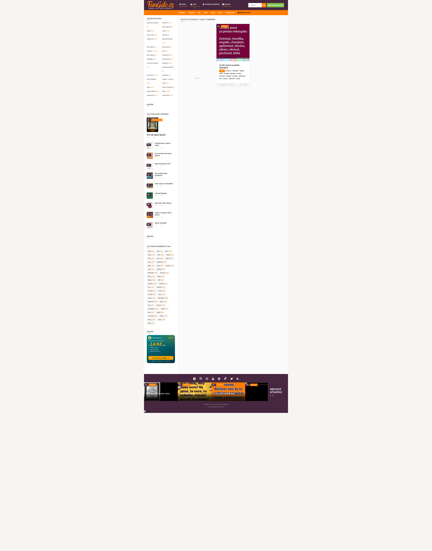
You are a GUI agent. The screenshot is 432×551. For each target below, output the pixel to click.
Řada (163, 316)
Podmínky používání (212, 4)
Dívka (169, 255)
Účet (195, 5)
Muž (151, 276)
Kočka (169, 266)
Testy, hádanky (151, 79)
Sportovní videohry (152, 63)
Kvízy (220, 13)
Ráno (163, 302)
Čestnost (228, 71)
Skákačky (150, 59)
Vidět (164, 309)
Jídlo (151, 266)
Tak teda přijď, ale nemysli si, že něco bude (200, 395)
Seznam (235, 76)
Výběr (160, 312)
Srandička (153, 309)
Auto (151, 251)
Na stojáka (150, 47)
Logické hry (150, 39)
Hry (199, 13)
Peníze (163, 284)
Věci (220, 79)
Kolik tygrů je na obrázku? (164, 184)
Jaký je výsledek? (161, 223)
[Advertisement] (197, 50)
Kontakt (227, 5)
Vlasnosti (232, 79)
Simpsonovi (166, 55)
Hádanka (161, 262)
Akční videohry (166, 27)
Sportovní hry (166, 59)
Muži (161, 276)
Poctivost (222, 76)
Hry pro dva (150, 35)
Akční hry (165, 23)
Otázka (152, 284)
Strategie (165, 63)
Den (168, 251)
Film (160, 258)
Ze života (152, 316)
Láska (221, 73)
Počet (161, 291)
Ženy (161, 320)
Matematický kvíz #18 (162, 164)
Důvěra (242, 71)
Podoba (161, 287)
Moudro (164, 273)
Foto (151, 262)
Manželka (153, 273)
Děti (151, 258)
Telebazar (165, 75)
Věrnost (225, 79)
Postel (152, 291)
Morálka (226, 73)
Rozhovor (152, 302)
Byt (160, 251)
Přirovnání (163, 298)
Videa (213, 13)
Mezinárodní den (167, 39)
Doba (151, 255)
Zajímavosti (229, 13)
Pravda (152, 294)
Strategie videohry (167, 67)
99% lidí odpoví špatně (156, 135)
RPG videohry (151, 55)
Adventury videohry (153, 23)
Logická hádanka (161, 193)
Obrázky (192, 13)
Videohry (182, 13)
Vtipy (206, 13)
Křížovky (164, 35)
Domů (183, 5)
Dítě (161, 255)
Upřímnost (242, 76)
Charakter (235, 71)
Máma (151, 280)
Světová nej (150, 75)
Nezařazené (166, 47)
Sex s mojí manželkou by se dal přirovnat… (163, 388)
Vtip (151, 312)
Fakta (164, 31)
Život (151, 323)
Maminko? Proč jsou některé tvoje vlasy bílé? (234, 395)
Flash (169, 258)
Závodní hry (165, 95)
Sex (151, 305)
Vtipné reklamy (151, 91)
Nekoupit (233, 73)
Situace (160, 305)
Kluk (160, 266)
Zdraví (238, 79)
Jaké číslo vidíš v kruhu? (163, 203)
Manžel (161, 269)
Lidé (151, 269)
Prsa (162, 294)
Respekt (228, 76)
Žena (151, 320)
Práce (151, 298)
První (163, 51)
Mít (161, 280)
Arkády (149, 31)
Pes (151, 287)
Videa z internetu (167, 87)
